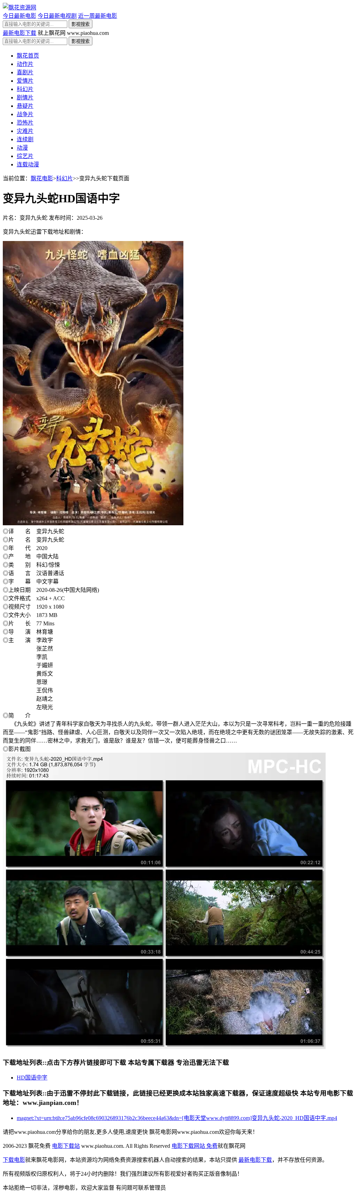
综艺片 (25, 156)
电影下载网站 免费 (195, 1146)
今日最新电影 (19, 16)
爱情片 (25, 81)
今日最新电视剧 (57, 16)
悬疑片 (25, 106)
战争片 (25, 114)
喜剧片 (25, 72)
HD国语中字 (32, 1078)
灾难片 (25, 131)
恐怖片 (25, 123)
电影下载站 (66, 1146)
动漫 (22, 148)
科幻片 (25, 89)
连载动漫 (28, 164)
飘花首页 (28, 56)
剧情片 (25, 97)
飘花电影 (42, 178)
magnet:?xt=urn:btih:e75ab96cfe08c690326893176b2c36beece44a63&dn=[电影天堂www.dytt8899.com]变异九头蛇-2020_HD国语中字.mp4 (177, 1118)
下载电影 (14, 1160)
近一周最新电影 (97, 16)
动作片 (25, 64)
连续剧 (25, 139)
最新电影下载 (19, 33)
